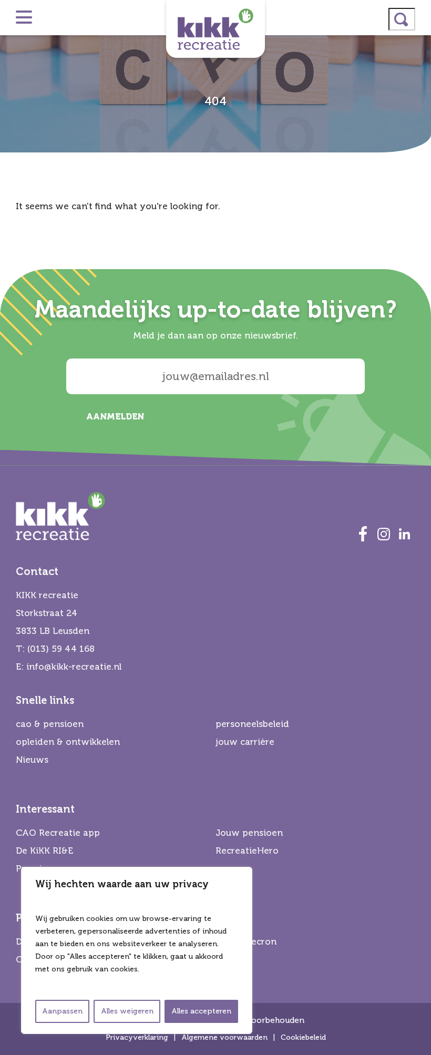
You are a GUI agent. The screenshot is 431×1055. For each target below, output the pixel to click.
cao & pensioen (50, 724)
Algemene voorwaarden (224, 1037)
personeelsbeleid (252, 724)
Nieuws (32, 760)
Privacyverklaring (137, 1037)
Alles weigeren (127, 1011)
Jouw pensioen (249, 833)
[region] (136, 950)
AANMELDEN (115, 417)
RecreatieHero (247, 851)
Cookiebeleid (303, 1037)
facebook (362, 534)
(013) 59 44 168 (61, 649)
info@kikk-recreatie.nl (73, 667)
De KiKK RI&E (44, 851)
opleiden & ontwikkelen (68, 742)
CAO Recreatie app (58, 833)
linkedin (404, 534)
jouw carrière (245, 742)
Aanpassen (62, 1011)
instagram (383, 534)
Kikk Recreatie (215, 29)
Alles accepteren (201, 1011)
